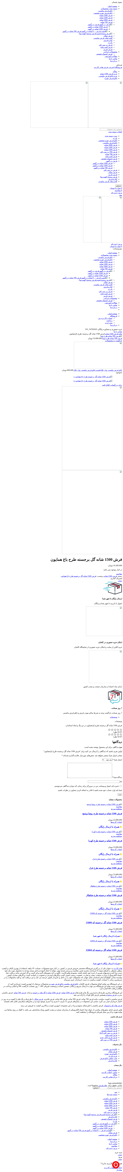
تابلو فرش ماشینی (105, 11)
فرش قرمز (107, 49)
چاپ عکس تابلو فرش (108, 1058)
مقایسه (114, 1146)
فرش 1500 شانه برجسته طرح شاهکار (104, 895)
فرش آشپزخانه (111, 1035)
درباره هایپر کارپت (110, 1077)
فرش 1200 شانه (105, 18)
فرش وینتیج (112, 995)
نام (121, 781)
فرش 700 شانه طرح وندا (112, 338)
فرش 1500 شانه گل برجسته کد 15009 (104, 922)
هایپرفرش (102, 1085)
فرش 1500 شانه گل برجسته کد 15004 (104, 950)
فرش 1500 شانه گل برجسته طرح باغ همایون (78, 576)
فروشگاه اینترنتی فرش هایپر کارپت (108, 67)
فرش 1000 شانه (105, 20)
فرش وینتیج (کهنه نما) (87, 34)
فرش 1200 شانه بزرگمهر (98, 29)
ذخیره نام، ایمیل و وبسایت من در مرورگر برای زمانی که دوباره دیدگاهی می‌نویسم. (86, 786)
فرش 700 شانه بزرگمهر (71, 31)
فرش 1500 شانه (105, 15)
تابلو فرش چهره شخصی (102, 13)
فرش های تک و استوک (113, 1006)
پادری (110, 43)
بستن (120, 581)
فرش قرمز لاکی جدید (108, 1038)
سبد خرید (108, 323)
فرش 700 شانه (106, 22)
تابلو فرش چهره (56, 984)
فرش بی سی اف (105, 45)
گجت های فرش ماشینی (102, 38)
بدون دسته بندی (111, 136)
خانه (120, 334)
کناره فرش (107, 40)
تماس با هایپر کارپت (109, 1072)
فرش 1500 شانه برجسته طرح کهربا (105, 840)
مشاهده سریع (116, 809)
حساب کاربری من (105, 318)
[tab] (59, 717)
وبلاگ (115, 1075)
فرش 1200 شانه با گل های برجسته (46, 993)
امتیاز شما (117, 760)
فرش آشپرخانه (106, 47)
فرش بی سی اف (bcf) (108, 1033)
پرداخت (109, 321)
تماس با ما (118, 332)
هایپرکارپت (117, 968)
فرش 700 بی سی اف (108, 152)
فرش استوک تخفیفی (104, 54)
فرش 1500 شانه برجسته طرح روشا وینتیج (102, 813)
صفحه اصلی (112, 1070)
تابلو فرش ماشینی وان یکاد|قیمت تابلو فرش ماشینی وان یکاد (97, 370)
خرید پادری (112, 1056)
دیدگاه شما (117, 777)
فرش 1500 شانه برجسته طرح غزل (105, 868)
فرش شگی (107, 36)
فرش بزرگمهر (93, 24)
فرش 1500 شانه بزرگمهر (98, 27)
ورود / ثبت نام (111, 1148)
